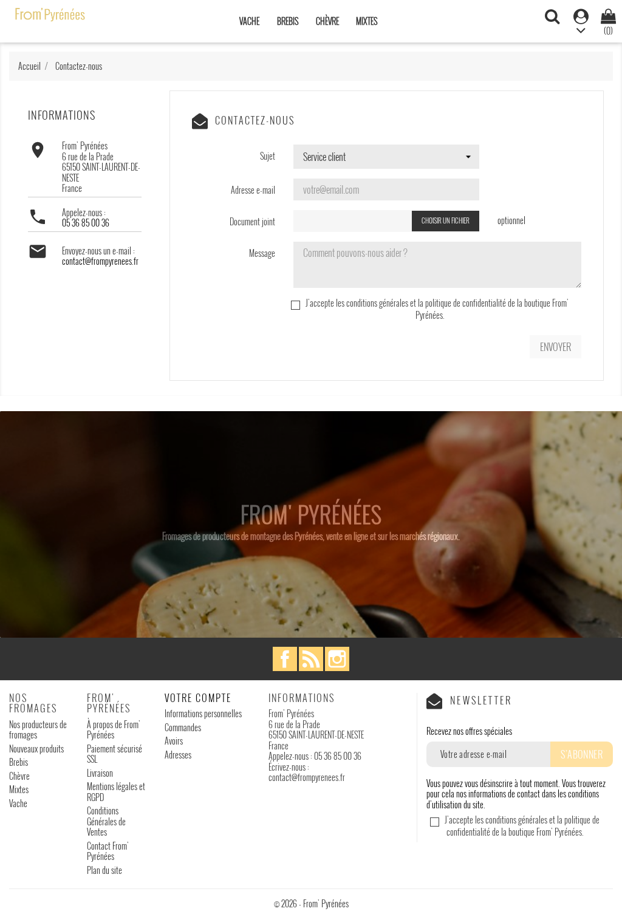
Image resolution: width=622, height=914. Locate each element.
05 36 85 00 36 (85, 222)
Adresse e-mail (253, 189)
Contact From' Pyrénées (108, 851)
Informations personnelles (203, 713)
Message (262, 253)
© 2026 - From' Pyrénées (311, 903)
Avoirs (174, 740)
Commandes (183, 727)
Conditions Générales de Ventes (106, 821)
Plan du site (104, 870)
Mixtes (366, 21)
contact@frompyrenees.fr (100, 260)
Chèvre (327, 21)
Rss (311, 659)
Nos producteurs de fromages (38, 730)
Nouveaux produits (36, 748)
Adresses (178, 754)
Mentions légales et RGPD (116, 791)
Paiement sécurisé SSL (114, 754)
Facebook (285, 659)
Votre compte (198, 698)
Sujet (267, 155)
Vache (249, 21)
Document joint (252, 221)
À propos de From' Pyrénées (113, 730)
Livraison (100, 772)
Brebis (287, 21)
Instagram (337, 659)
